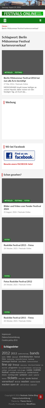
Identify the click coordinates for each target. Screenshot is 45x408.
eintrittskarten (26, 357)
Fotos (27, 200)
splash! (30, 375)
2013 (14, 353)
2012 (6, 353)
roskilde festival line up (18, 372)
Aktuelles (8, 72)
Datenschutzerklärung (11, 337)
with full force (24, 385)
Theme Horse (25, 401)
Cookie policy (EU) (9, 340)
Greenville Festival (21, 359)
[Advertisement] (22, 121)
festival (37, 357)
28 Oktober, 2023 (10, 248)
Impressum (6, 334)
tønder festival (32, 378)
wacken (25, 381)
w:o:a (17, 381)
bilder (9, 357)
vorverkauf (8, 381)
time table (21, 378)
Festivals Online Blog (29, 395)
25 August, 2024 (10, 212)
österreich (33, 385)
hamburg (31, 359)
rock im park (12, 370)
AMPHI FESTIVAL (23, 354)
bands (34, 353)
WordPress (31, 404)
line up (7, 364)
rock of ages (21, 370)
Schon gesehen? (13, 175)
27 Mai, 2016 (9, 84)
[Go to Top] (40, 396)
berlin (4, 357)
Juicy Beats (22, 361)
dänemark (15, 357)
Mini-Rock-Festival (34, 365)
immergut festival (9, 361)
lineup (16, 365)
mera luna (23, 365)
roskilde (29, 370)
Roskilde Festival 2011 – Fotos (19, 318)
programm (13, 368)
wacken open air (10, 384)
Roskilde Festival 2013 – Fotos (19, 245)
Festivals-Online (22, 84)
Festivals (18, 72)
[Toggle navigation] (5, 20)
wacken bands (35, 382)
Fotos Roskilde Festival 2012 (18, 282)
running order (13, 375)
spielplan (23, 375)
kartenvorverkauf (32, 361)
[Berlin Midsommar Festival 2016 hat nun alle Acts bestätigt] (22, 62)
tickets (12, 378)
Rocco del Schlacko (25, 368)
